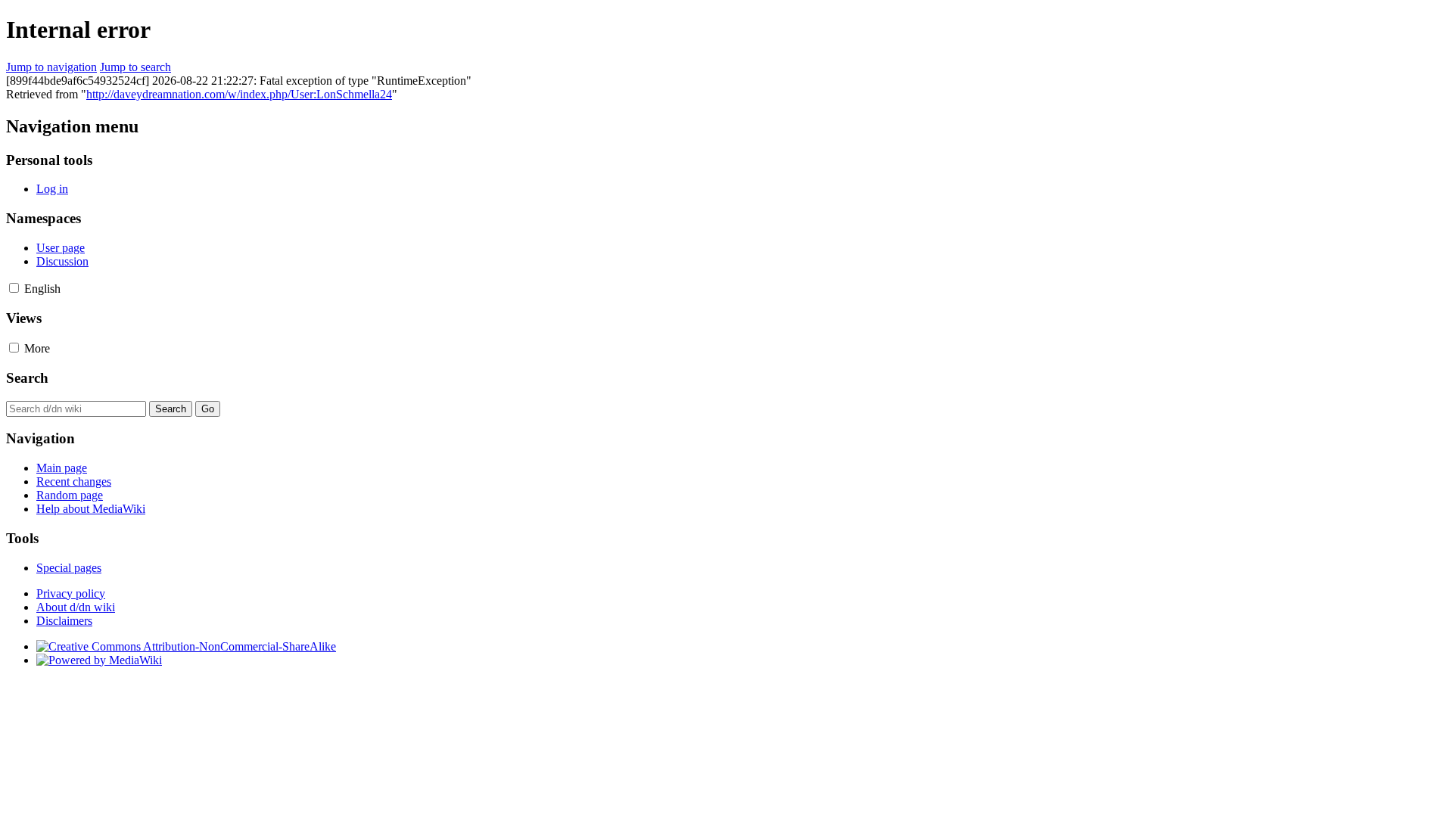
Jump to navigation (51, 67)
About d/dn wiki (75, 607)
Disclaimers (64, 620)
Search (27, 378)
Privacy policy (70, 593)
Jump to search (135, 67)
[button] (14, 288)
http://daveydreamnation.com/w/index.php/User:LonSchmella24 (239, 94)
